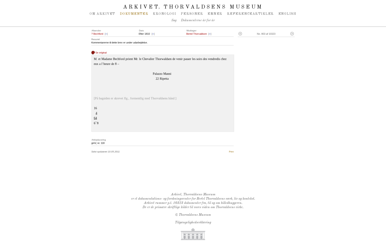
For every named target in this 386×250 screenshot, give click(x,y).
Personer (192, 13)
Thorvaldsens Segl (194, 177)
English (287, 13)
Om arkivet (102, 13)
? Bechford (97, 33)
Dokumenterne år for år (198, 20)
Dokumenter (134, 13)
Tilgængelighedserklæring (193, 222)
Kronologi (164, 13)
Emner (215, 13)
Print (231, 151)
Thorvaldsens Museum (195, 215)
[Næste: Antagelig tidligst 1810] (292, 34)
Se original (101, 52)
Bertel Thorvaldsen (196, 33)
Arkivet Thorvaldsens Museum (193, 7)
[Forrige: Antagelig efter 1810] (240, 34)
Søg (173, 20)
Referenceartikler (250, 13)
